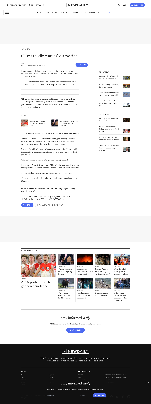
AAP (22, 63)
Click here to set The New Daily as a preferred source (47, 197)
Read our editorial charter (90, 361)
